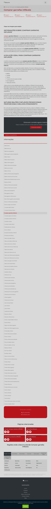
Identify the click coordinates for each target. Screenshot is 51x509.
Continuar (25, 506)
